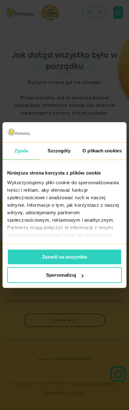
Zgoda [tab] (21, 150)
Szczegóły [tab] (59, 150)
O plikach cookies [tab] (102, 150)
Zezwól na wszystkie (64, 256)
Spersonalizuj (61, 275)
